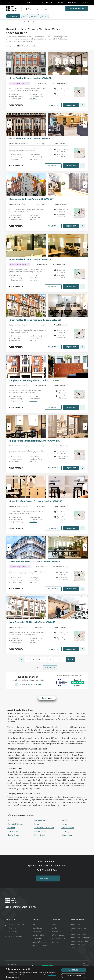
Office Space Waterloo (79, 941)
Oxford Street (13, 831)
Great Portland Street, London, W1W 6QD (30, 78)
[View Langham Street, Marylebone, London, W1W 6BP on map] (79, 394)
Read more (52, 975)
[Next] (83, 63)
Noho (9, 820)
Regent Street (40, 831)
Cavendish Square (15, 824)
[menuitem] (42, 924)
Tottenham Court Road (44, 827)
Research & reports (40, 945)
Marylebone (39, 820)
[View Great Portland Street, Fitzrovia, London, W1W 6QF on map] (79, 334)
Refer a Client (57, 924)
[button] (32, 977)
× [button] (91, 968)
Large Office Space (40, 942)
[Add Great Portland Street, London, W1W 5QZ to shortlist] (82, 286)
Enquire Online (77, 8)
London (19, 22)
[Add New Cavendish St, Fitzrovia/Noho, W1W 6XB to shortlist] (82, 649)
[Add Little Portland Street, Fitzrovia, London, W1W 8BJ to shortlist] (82, 589)
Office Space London (78, 924)
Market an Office (58, 938)
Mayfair (64, 820)
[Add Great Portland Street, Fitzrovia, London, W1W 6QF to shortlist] (82, 347)
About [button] (60, 2)
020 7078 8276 (17, 105)
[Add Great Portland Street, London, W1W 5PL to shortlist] (82, 165)
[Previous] (11, 63)
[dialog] (47, 973)
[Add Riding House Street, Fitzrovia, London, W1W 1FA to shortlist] (82, 468)
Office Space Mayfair (78, 934)
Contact (86, 2)
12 (62, 659)
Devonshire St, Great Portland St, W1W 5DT (31, 199)
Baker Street (39, 835)
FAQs (35, 924)
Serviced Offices (39, 935)
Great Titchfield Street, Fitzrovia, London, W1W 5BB (35, 501)
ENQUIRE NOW (71, 105)
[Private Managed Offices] (28, 83)
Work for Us (56, 931)
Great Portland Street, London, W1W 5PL (30, 138)
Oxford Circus (13, 835)
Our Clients (37, 928)
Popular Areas (77, 919)
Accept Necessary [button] (74, 975)
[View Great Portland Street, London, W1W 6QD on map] (79, 92)
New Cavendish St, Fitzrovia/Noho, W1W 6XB (32, 622)
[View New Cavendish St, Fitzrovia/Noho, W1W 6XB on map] (79, 636)
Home (8, 22)
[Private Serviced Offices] (27, 144)
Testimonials (38, 931)
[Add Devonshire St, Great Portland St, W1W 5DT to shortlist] (82, 226)
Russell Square (67, 827)
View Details (53, 105)
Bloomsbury (66, 835)
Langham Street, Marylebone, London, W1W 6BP (34, 380)
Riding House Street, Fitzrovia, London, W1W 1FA (34, 441)
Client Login (56, 942)
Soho (36, 824)
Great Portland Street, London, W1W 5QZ (30, 259)
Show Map (48, 698)
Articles (55, 928)
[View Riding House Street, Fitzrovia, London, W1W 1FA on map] (79, 455)
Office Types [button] (31, 2)
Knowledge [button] (72, 2)
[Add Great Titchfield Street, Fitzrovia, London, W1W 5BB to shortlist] (82, 528)
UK (13, 22)
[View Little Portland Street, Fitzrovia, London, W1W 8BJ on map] (79, 576)
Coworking (37, 938)
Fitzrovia (11, 827)
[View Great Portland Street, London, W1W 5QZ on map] (79, 274)
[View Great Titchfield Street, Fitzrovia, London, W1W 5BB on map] (79, 515)
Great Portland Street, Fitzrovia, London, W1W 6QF (35, 320)
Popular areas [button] (47, 2)
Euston (64, 824)
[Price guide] (67, 83)
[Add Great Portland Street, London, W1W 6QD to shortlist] (82, 105)
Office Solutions (58, 935)
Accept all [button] (73, 970)
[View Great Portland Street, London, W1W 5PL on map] (79, 153)
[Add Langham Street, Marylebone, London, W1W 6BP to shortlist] (82, 407)
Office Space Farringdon (79, 938)
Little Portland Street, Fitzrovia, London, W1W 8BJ (35, 561)
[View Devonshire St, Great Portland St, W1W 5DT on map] (79, 213)
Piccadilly (65, 831)
